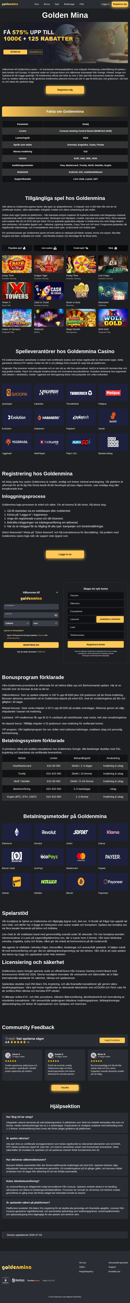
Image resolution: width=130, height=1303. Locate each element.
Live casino (47, 248)
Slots (110, 248)
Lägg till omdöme (112, 1040)
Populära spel (15, 248)
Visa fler (65, 1087)
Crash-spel (79, 248)
